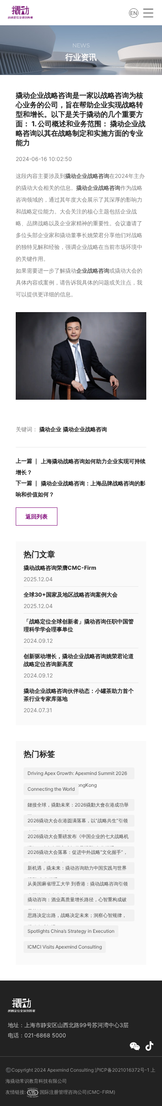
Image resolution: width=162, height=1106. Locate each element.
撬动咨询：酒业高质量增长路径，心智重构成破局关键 (77, 905)
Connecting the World (51, 789)
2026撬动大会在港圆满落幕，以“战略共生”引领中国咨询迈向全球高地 (78, 826)
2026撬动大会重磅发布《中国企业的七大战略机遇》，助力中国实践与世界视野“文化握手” (78, 842)
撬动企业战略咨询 (87, 175)
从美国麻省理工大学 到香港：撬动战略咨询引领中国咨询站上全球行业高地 (78, 889)
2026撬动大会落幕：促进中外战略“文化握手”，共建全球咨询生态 (78, 858)
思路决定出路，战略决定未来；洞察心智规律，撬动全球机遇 (77, 921)
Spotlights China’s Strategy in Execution (71, 931)
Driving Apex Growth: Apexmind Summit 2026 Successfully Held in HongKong (77, 779)
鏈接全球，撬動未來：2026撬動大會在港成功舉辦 (78, 811)
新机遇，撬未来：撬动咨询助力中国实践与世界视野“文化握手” (77, 874)
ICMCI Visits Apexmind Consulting (65, 947)
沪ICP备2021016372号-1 (122, 1070)
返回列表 (37, 516)
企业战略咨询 (92, 270)
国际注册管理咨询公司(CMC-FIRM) (77, 1092)
